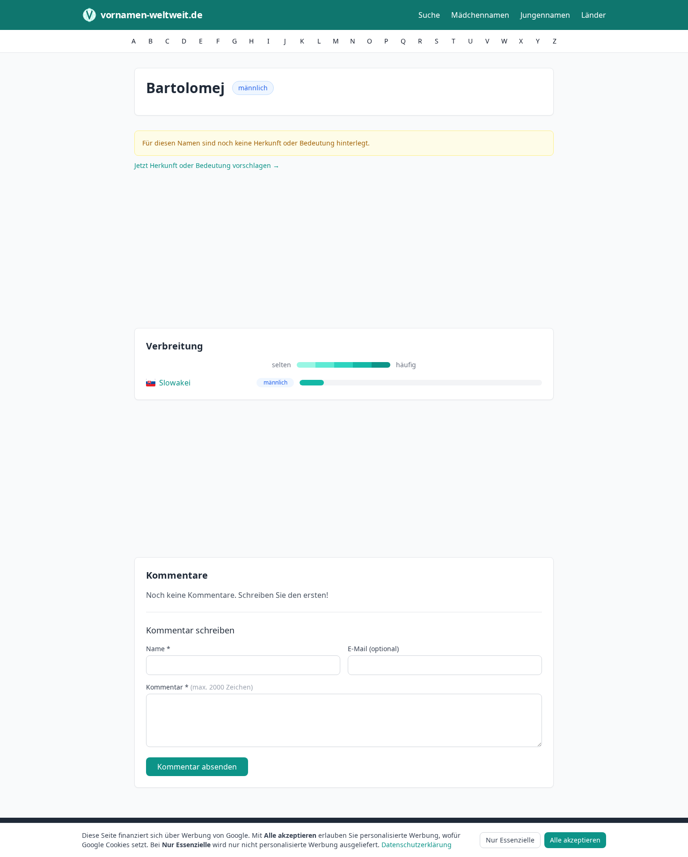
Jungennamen (545, 15)
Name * (158, 648)
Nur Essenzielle (510, 839)
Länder (593, 15)
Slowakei (174, 383)
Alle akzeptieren (575, 839)
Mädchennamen (480, 15)
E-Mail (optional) (373, 648)
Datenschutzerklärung (416, 844)
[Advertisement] (344, 251)
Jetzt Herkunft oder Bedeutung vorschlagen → (206, 165)
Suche (429, 15)
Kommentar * (199, 687)
